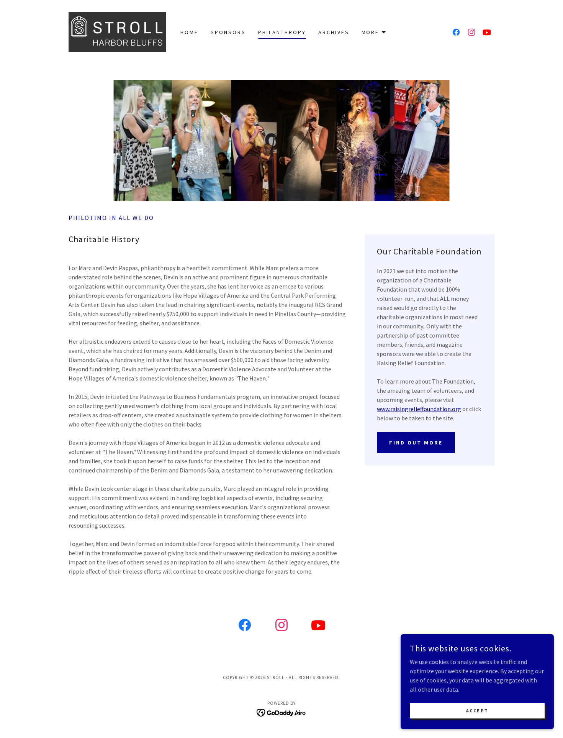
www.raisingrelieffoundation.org (419, 409)
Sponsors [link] (228, 32)
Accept (477, 710)
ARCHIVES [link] (333, 32)
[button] (374, 32)
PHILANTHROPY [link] (282, 32)
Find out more (416, 442)
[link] (117, 31)
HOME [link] (189, 32)
